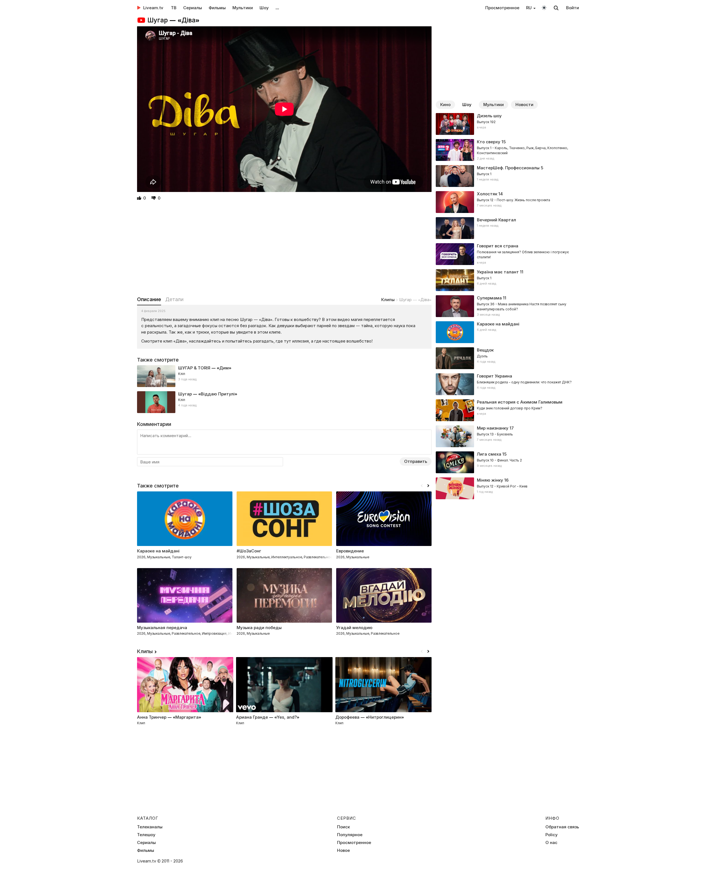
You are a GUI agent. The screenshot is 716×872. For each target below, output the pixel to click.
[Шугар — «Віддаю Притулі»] (284, 402)
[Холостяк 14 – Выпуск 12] (507, 202)
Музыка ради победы (259, 627)
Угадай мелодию (354, 627)
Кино (445, 104)
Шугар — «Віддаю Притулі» (207, 394)
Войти (572, 7)
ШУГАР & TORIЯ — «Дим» (204, 368)
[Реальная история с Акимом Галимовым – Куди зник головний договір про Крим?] (507, 410)
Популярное (349, 834)
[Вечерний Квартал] (507, 228)
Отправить (415, 461)
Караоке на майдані (498, 324)
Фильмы (217, 7)
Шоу (264, 7)
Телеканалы (149, 826)
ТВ (173, 7)
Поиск (343, 826)
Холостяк (487, 193)
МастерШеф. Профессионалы (508, 167)
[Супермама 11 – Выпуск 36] (507, 306)
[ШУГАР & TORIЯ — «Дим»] (284, 376)
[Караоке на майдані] (507, 332)
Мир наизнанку (492, 428)
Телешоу (146, 834)
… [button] (277, 7)
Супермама (489, 298)
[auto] (544, 7)
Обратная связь (562, 826)
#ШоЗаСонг (249, 551)
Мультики (242, 7)
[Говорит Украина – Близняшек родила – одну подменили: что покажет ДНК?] (507, 384)
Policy (551, 834)
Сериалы (192, 7)
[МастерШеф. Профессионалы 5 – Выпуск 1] (507, 176)
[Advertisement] (284, 249)
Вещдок (485, 350)
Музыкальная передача (162, 627)
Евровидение (350, 551)
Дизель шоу (489, 115)
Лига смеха (489, 454)
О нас (551, 842)
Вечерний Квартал (496, 219)
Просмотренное (502, 7)
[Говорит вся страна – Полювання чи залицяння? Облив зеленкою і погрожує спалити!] (507, 254)
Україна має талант (498, 272)
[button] (428, 486)
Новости (524, 104)
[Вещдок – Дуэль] (507, 358)
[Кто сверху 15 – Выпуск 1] (507, 150)
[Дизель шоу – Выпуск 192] (507, 124)
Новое (343, 850)
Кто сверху (488, 141)
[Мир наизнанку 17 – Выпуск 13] (507, 436)
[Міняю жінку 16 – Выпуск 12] (507, 488)
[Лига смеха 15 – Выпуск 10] (507, 462)
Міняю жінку (490, 480)
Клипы (388, 299)
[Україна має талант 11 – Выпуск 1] (507, 280)
